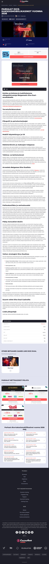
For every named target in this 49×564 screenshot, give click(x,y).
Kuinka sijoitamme (24, 517)
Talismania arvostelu (12, 401)
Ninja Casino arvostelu (36, 401)
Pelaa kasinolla (24, 29)
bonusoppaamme (38, 118)
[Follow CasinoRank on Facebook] (16, 535)
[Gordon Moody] (37, 551)
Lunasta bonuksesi (28, 56)
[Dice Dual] (10, 364)
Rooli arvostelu (13, 420)
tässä (33, 163)
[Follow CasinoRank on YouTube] (25, 535)
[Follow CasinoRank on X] (22, 535)
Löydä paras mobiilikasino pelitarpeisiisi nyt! (12, 106)
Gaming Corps (24, 504)
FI (23, 538)
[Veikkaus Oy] (4, 551)
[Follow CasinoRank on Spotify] (29, 535)
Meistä (24, 513)
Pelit (24, 479)
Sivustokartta (24, 486)
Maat (24, 484)
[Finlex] (10, 551)
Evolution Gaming (24, 495)
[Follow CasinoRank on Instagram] (19, 535)
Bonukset (24, 477)
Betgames (37, 170)
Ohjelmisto (24, 482)
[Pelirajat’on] (26, 551)
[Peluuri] (17, 551)
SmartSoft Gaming (24, 502)
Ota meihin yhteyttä (24, 515)
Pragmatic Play (24, 497)
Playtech (24, 500)
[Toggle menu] (2, 1)
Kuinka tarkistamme (24, 520)
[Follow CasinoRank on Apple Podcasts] (32, 535)
